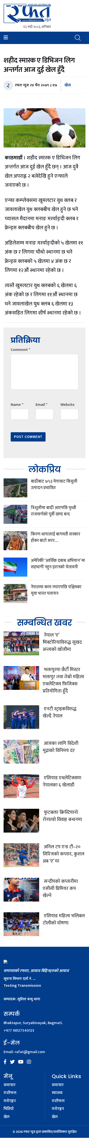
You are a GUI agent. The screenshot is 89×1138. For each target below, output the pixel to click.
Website (68, 405)
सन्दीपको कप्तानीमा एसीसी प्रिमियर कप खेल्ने (60, 888)
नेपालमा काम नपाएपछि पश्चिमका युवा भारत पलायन (56, 590)
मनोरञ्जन (10, 1101)
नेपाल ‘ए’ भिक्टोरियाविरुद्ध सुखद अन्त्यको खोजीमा (62, 642)
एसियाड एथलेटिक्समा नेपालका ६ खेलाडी (62, 781)
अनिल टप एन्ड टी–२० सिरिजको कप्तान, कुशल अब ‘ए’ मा (63, 854)
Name (17, 405)
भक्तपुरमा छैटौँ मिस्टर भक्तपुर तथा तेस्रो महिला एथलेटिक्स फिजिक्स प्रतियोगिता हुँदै (63, 680)
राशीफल (10, 1093)
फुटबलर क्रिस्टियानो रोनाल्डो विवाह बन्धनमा (62, 816)
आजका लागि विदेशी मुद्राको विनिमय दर (60, 747)
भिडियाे (9, 1109)
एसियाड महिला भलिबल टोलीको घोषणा (64, 919)
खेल (68, 85)
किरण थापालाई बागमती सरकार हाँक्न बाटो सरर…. (55, 537)
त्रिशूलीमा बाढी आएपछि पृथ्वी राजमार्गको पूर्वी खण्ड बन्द (53, 511)
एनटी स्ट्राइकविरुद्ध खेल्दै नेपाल (59, 712)
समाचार (9, 1085)
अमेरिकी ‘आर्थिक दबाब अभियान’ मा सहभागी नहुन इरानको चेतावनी (58, 564)
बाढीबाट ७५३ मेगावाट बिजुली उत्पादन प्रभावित (54, 484)
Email (41, 405)
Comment (20, 350)
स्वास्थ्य (57, 1093)
